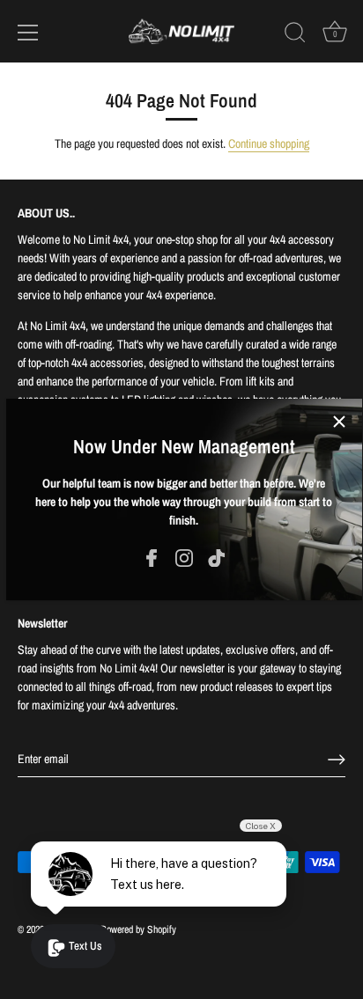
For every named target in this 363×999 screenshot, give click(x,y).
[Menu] (28, 32)
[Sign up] (336, 759)
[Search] (295, 35)
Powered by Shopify (138, 929)
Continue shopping (268, 143)
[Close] (339, 421)
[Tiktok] (217, 557)
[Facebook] (151, 557)
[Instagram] (184, 557)
